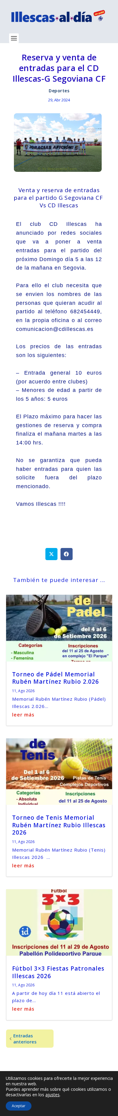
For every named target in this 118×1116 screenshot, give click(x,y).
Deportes (59, 91)
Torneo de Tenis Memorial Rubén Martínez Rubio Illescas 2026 (59, 825)
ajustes (52, 1094)
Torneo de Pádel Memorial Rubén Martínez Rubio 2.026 (55, 678)
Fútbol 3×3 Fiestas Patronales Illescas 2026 (58, 972)
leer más (23, 714)
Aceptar (18, 1105)
